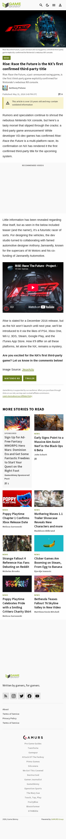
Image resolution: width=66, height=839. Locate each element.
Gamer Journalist (33, 779)
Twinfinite (33, 748)
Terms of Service (11, 713)
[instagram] (13, 696)
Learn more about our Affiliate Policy (17, 396)
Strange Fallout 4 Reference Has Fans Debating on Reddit (16, 562)
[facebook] (29, 696)
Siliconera (33, 766)
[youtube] (37, 696)
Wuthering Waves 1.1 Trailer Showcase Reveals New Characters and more (48, 520)
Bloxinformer (33, 806)
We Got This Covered (33, 770)
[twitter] (21, 696)
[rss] (6, 696)
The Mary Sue (33, 793)
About (6, 709)
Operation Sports (33, 788)
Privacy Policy (9, 718)
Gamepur (33, 752)
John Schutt (40, 454)
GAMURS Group (57, 819)
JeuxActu (28, 369)
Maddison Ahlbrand (44, 530)
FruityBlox (33, 801)
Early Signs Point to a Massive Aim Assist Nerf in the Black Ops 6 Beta (48, 443)
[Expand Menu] (54, 5)
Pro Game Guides (33, 743)
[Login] (60, 5)
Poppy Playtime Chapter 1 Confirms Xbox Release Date (16, 518)
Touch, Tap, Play (33, 797)
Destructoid (33, 775)
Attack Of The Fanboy (33, 757)
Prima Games (33, 761)
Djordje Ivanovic (42, 571)
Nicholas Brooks (11, 571)
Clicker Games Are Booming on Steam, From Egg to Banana (48, 562)
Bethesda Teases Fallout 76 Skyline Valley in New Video (47, 603)
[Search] (41, 5)
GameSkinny (33, 784)
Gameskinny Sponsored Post (16, 477)
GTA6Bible (33, 810)
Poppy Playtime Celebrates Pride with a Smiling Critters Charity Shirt (17, 605)
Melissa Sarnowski (12, 526)
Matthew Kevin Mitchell (46, 611)
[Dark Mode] (47, 5)
